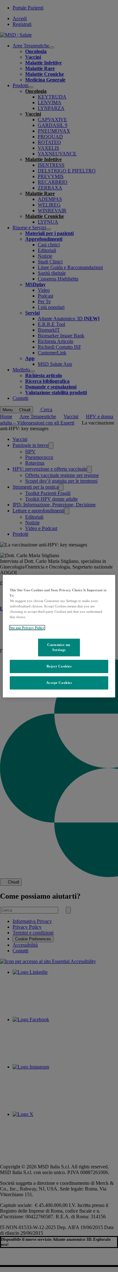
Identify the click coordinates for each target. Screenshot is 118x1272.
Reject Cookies (59, 666)
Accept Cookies (59, 682)
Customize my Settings (59, 647)
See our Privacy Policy (27, 628)
